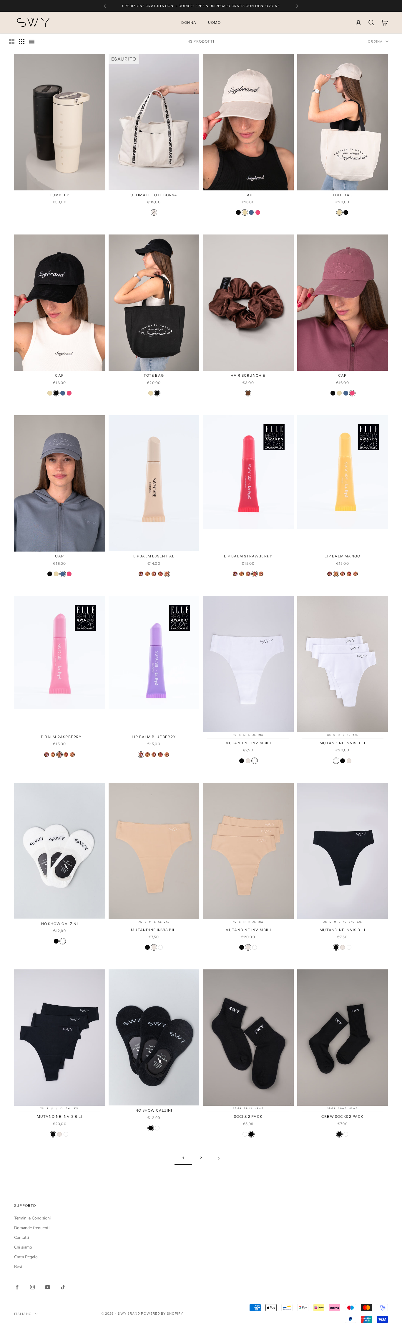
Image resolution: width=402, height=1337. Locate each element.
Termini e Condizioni (32, 1218)
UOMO (214, 22)
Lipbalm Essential (154, 556)
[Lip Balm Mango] (147, 574)
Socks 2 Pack (248, 1116)
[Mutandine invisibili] (241, 760)
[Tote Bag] (339, 212)
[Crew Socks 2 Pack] (339, 1134)
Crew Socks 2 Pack (342, 1116)
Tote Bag (342, 195)
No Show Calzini (59, 924)
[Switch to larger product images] (11, 41)
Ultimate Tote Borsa (153, 195)
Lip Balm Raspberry (59, 737)
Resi (18, 1266)
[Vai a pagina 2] (218, 1158)
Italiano (23, 1314)
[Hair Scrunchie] (248, 393)
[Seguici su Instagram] (32, 1287)
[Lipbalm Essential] (167, 574)
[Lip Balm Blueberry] (141, 574)
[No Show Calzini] (56, 941)
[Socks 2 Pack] (244, 1134)
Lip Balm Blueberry (154, 737)
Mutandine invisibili (248, 743)
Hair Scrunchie (248, 375)
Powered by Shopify (162, 1313)
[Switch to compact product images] (31, 41)
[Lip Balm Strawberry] (160, 574)
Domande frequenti (31, 1228)
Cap (248, 195)
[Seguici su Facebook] (17, 1287)
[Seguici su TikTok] (63, 1287)
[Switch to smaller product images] (21, 41)
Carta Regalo (26, 1257)
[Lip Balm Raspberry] (154, 574)
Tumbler (59, 195)
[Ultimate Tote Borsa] (154, 212)
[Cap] (238, 212)
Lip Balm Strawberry (248, 556)
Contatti (21, 1237)
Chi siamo (23, 1247)
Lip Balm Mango (342, 556)
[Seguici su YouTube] (48, 1287)
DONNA (188, 22)
